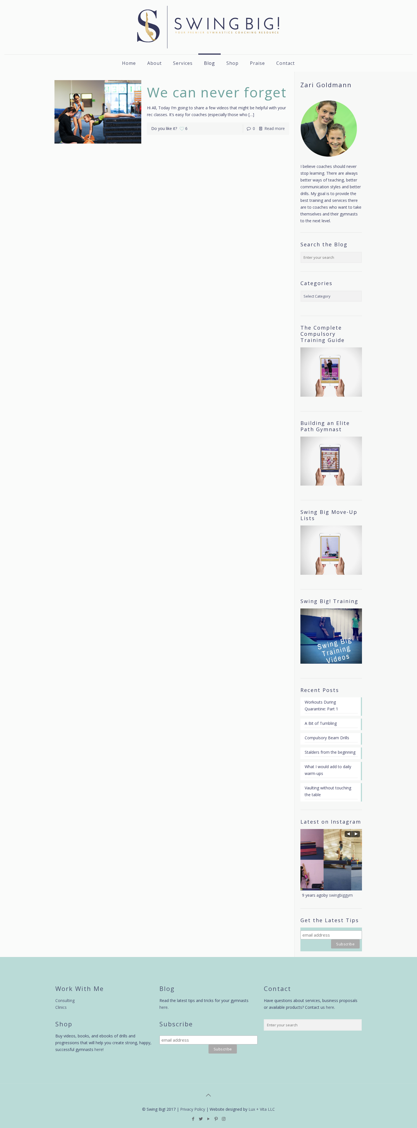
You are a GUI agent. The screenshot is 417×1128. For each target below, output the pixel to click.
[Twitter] (201, 1118)
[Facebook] (193, 1118)
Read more (274, 128)
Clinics (61, 1007)
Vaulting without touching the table (328, 791)
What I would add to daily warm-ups (328, 770)
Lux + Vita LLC (261, 1109)
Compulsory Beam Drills (327, 737)
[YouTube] (208, 1118)
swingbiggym (318, 895)
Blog (167, 988)
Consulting (65, 1000)
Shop (63, 1024)
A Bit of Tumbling (321, 723)
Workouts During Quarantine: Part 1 (321, 705)
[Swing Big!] (208, 27)
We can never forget (217, 92)
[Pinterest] (216, 1118)
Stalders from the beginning (330, 752)
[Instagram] (224, 1118)
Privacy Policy (192, 1109)
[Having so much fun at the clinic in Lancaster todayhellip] (331, 859)
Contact (277, 988)
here (98, 1049)
